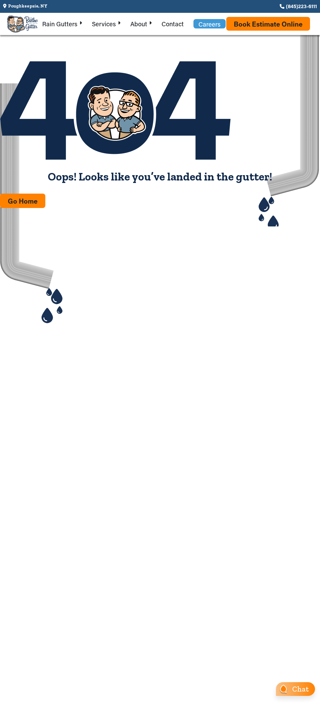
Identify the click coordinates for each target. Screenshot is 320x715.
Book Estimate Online (268, 23)
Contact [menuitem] (173, 24)
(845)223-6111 (301, 6)
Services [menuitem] (104, 24)
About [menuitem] (138, 24)
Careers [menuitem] (209, 24)
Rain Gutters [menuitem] (60, 24)
